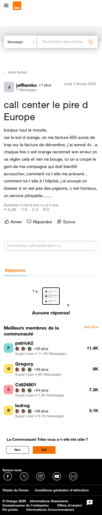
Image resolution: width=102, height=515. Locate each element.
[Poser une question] (89, 502)
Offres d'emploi (69, 505)
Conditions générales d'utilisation (62, 490)
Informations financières (49, 501)
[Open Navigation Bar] (7, 6)
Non (17, 450)
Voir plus (91, 327)
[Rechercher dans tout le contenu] (90, 41)
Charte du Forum (15, 490)
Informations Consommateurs (50, 509)
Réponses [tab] (15, 270)
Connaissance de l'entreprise (25, 505)
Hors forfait (17, 72)
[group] (10, 209)
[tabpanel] (51, 295)
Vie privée (10, 509)
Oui (44, 450)
